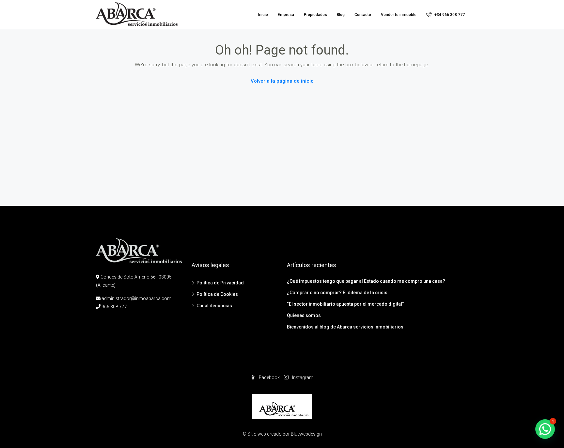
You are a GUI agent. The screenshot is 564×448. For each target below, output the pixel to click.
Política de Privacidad (220, 282)
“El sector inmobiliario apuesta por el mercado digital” (345, 304)
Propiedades (315, 14)
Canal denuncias (214, 305)
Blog (341, 14)
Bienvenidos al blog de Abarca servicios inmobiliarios (345, 326)
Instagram (302, 377)
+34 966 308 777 (449, 14)
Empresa (286, 14)
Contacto (362, 14)
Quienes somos (304, 315)
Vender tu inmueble (398, 14)
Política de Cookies (217, 294)
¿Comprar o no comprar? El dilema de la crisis (337, 292)
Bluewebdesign (306, 434)
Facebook (269, 377)
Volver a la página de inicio (282, 81)
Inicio (263, 14)
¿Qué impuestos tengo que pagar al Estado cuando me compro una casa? (366, 281)
